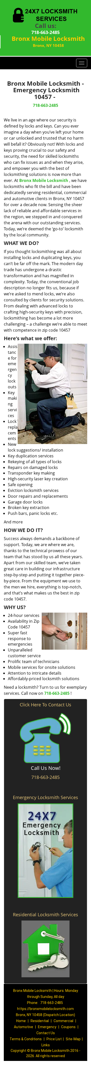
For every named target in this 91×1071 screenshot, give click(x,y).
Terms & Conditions (26, 1039)
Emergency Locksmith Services (45, 797)
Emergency (47, 1027)
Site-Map (73, 1039)
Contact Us (45, 1033)
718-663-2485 (45, 32)
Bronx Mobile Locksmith (43, 180)
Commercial (63, 1021)
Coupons (68, 1027)
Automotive (23, 1027)
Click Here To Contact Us (45, 705)
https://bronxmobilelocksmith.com (45, 1009)
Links (45, 1045)
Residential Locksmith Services (45, 914)
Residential (40, 1021)
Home (21, 1021)
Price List (54, 1039)
